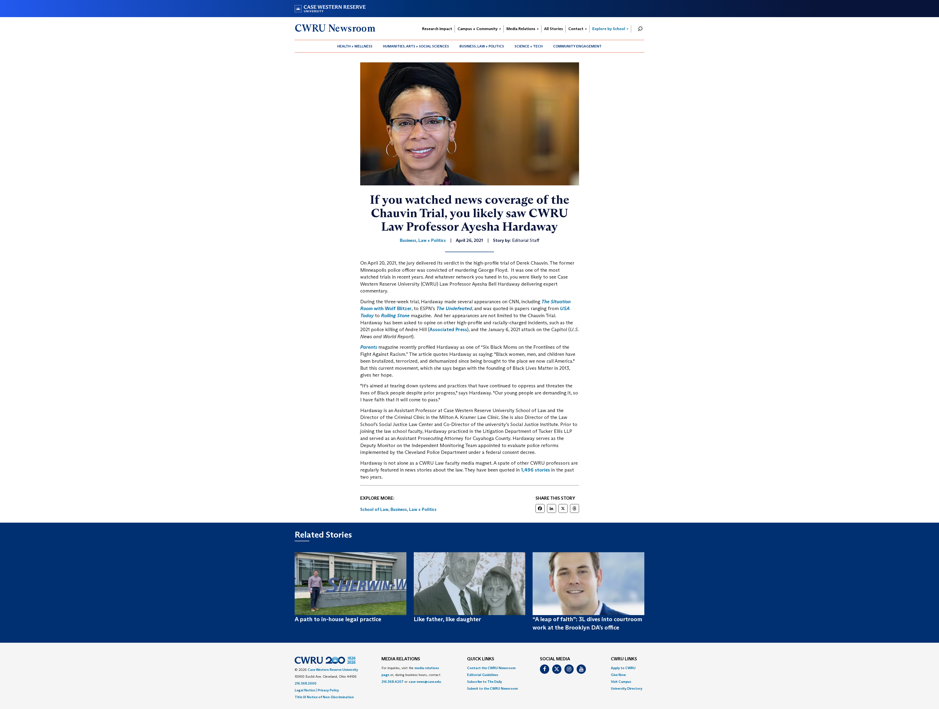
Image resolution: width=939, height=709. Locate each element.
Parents (368, 347)
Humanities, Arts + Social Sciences (416, 46)
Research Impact (437, 28)
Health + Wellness (354, 46)
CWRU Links (624, 659)
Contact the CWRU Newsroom (491, 668)
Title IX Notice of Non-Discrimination (324, 697)
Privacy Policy (328, 690)
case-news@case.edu (425, 681)
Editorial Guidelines (482, 675)
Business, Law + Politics (481, 46)
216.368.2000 (305, 683)
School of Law (374, 509)
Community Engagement (577, 46)
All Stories (553, 28)
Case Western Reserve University (333, 669)
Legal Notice (305, 690)
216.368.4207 (392, 681)
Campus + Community (478, 28)
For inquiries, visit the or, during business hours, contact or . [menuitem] (411, 675)
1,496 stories (535, 470)
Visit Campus (621, 681)
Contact (576, 28)
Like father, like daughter (447, 619)
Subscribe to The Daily (484, 681)
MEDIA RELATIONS (400, 659)
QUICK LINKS (480, 659)
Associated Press (448, 329)
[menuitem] (355, 46)
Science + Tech (528, 46)
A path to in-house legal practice (338, 619)
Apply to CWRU (623, 668)
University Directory (626, 688)
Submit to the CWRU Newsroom (492, 688)
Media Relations (521, 28)
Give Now (618, 675)
